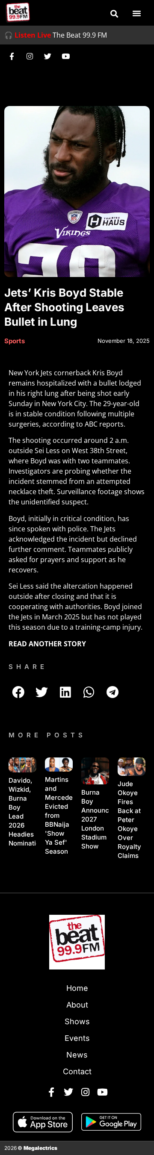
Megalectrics (40, 1148)
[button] (114, 13)
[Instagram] (29, 56)
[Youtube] (65, 56)
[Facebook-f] (11, 56)
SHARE (28, 667)
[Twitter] (47, 56)
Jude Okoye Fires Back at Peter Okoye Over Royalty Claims (129, 820)
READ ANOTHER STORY (47, 643)
